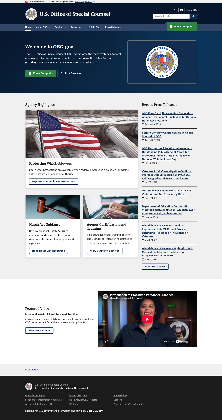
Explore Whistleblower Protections (53, 181)
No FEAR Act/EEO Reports (83, 399)
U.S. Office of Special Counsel (75, 14)
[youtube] (181, 10)
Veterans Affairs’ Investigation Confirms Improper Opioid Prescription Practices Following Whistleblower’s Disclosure (166, 175)
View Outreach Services (104, 250)
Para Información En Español (128, 404)
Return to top (32, 369)
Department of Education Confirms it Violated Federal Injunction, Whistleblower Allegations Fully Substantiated (168, 210)
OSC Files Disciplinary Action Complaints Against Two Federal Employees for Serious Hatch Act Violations (169, 117)
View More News (155, 266)
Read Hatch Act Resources (48, 250)
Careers (117, 399)
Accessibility (120, 395)
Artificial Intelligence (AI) (39, 404)
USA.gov (73, 404)
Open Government (35, 395)
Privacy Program (78, 395)
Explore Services (71, 73)
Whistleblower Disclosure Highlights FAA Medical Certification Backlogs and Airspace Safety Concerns (167, 252)
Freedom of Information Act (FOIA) (43, 399)
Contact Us (191, 10)
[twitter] (175, 10)
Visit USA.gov (95, 410)
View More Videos (39, 330)
